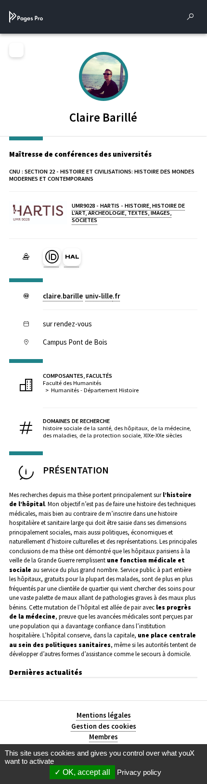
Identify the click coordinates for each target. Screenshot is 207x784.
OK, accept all (85, 772)
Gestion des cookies (103, 726)
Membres (103, 736)
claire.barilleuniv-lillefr (81, 295)
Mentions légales (104, 715)
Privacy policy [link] (139, 772)
